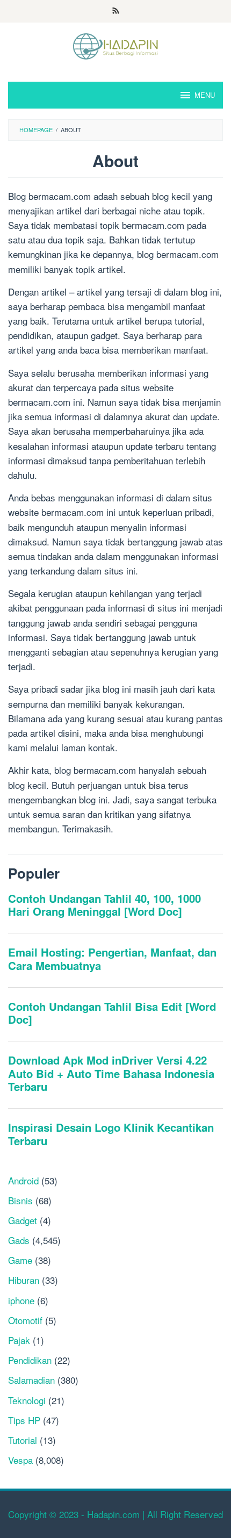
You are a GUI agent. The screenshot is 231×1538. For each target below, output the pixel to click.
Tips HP (24, 1420)
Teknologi (27, 1400)
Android (23, 1180)
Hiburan (23, 1280)
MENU (204, 95)
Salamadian (31, 1379)
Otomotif (25, 1320)
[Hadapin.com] (115, 45)
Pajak (19, 1340)
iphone (21, 1300)
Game (20, 1260)
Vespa (20, 1460)
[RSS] (115, 11)
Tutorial (22, 1440)
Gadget (22, 1220)
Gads (19, 1240)
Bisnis (20, 1200)
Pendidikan (30, 1360)
